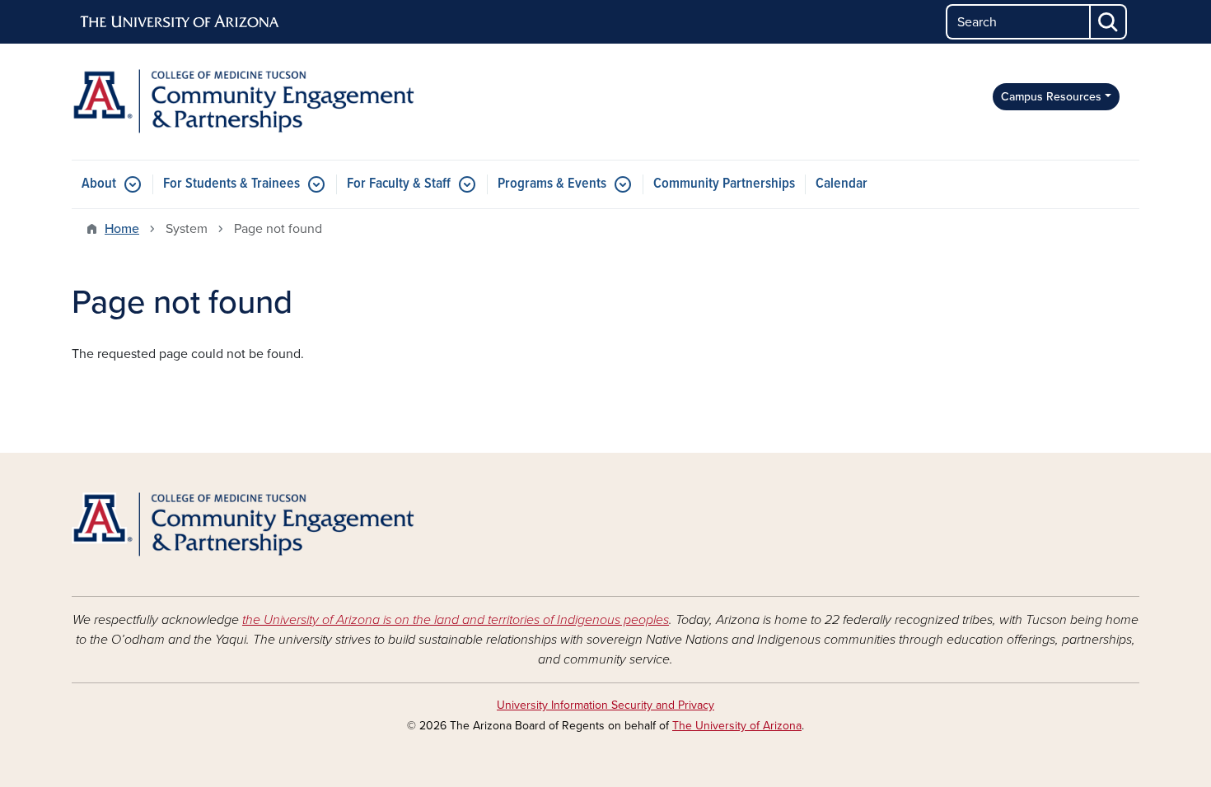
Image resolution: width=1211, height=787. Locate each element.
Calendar (841, 184)
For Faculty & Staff (399, 184)
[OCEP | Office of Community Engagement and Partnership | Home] (243, 101)
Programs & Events (552, 184)
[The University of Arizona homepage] (180, 22)
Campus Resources (1051, 97)
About (99, 184)
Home (122, 229)
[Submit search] (1109, 22)
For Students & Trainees (231, 184)
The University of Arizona (737, 726)
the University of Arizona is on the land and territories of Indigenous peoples (455, 620)
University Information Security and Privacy (605, 705)
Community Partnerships (724, 184)
